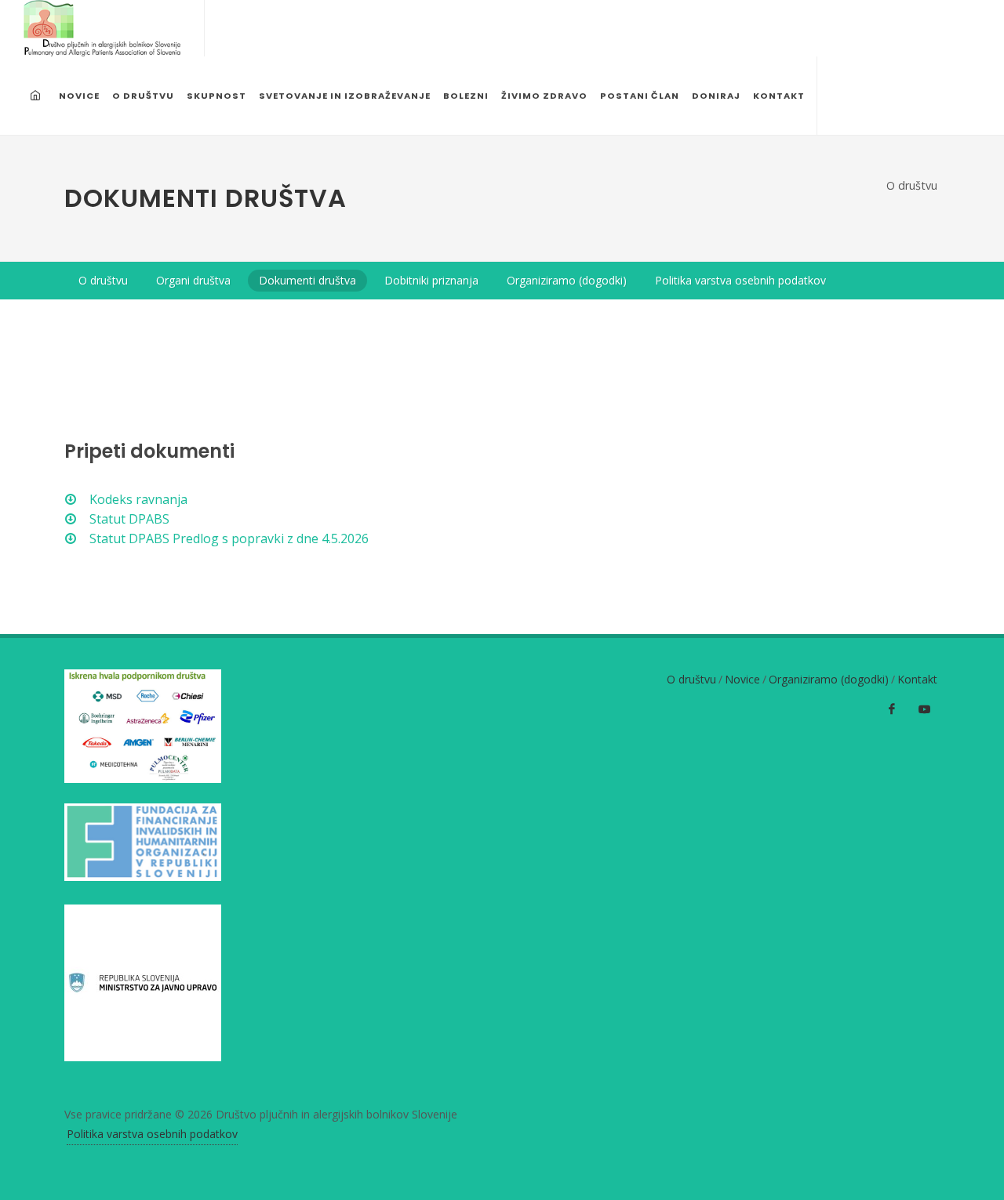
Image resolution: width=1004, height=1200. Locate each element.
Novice (742, 679)
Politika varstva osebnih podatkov (152, 1133)
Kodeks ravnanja (136, 499)
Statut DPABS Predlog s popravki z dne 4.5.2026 (227, 538)
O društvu (911, 185)
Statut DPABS (127, 518)
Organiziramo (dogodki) (829, 679)
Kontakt (917, 679)
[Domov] (38, 95)
